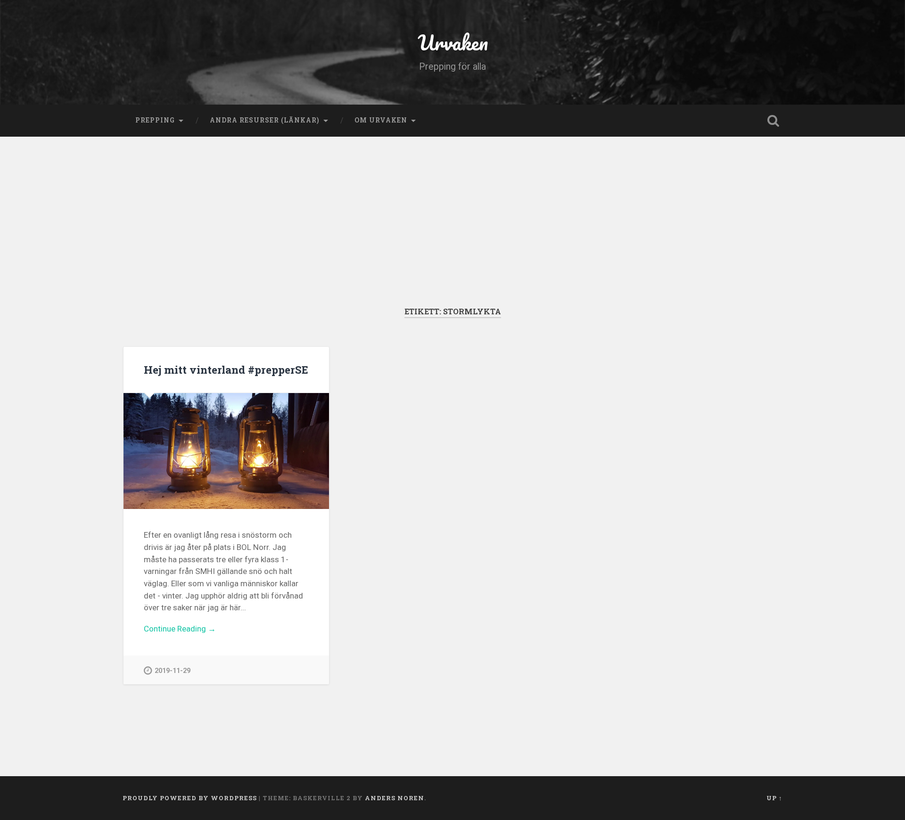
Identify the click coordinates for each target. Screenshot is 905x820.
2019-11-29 (172, 671)
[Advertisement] (452, 236)
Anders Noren (394, 798)
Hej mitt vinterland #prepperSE (226, 369)
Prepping (155, 120)
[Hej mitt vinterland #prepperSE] (226, 450)
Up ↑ (774, 798)
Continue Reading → (180, 628)
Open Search (773, 121)
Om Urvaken (380, 120)
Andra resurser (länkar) (265, 120)
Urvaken (453, 42)
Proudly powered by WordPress (190, 798)
